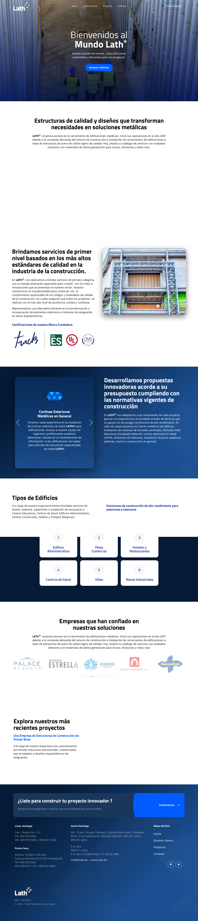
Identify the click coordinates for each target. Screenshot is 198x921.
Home (157, 834)
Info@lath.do (79, 860)
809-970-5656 (28, 840)
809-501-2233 (131, 836)
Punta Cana (22, 848)
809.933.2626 (28, 862)
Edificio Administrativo (58, 549)
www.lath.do (99, 860)
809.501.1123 (28, 866)
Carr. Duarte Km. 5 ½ (27, 832)
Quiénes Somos (163, 840)
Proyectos (160, 847)
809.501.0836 (47, 866)
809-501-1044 (48, 840)
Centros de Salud (58, 579)
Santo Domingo (80, 826)
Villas (99, 579)
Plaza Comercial (99, 549)
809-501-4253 (79, 840)
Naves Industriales (139, 579)
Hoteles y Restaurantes (140, 549)
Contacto (159, 854)
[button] (18, 422)
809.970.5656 (28, 836)
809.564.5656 (109, 836)
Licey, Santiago (23, 826)
